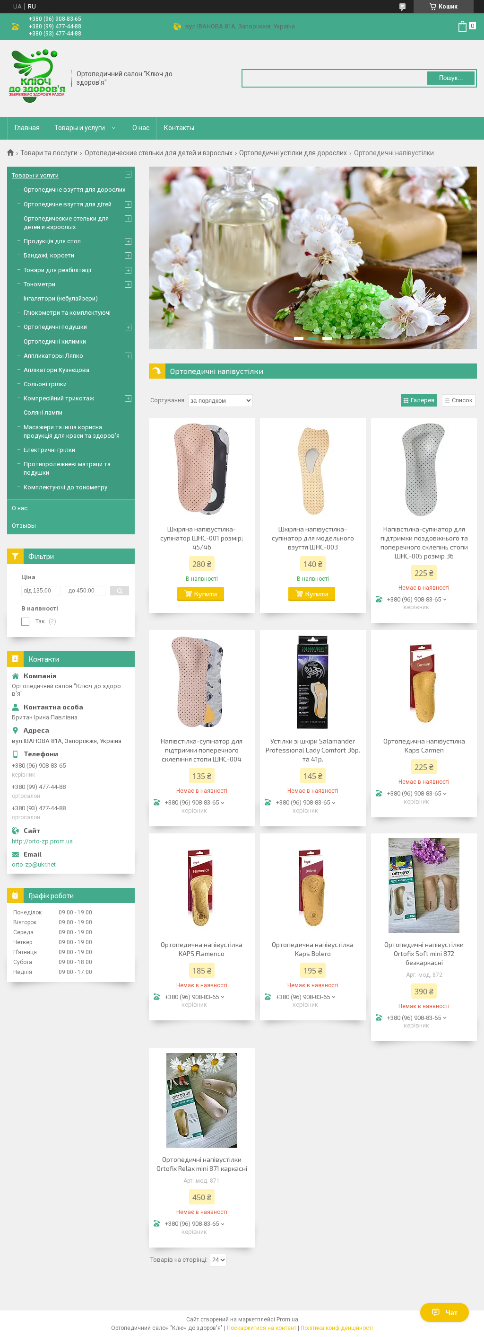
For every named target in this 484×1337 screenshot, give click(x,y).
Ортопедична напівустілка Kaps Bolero (313, 948)
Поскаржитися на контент (261, 1328)
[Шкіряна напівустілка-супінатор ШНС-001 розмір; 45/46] (202, 470)
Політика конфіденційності (337, 1328)
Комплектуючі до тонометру (65, 487)
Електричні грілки (49, 449)
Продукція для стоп (52, 241)
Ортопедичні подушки (55, 326)
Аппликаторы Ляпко (53, 355)
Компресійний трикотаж (59, 398)
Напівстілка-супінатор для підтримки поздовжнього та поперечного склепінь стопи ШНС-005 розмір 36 (424, 542)
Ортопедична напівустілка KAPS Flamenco (201, 948)
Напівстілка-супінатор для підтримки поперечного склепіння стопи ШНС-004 (201, 750)
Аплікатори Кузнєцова (56, 369)
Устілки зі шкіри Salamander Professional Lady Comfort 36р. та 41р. (313, 750)
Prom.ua (287, 1319)
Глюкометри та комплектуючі (67, 312)
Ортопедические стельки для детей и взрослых (159, 153)
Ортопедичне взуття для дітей (68, 204)
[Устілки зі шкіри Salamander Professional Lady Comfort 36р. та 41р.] (313, 682)
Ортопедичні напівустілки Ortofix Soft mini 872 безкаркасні (424, 953)
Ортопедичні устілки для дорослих (293, 153)
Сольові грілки (45, 384)
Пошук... (451, 77)
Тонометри (39, 284)
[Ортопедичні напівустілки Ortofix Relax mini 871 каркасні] (202, 1100)
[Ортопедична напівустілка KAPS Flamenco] (202, 885)
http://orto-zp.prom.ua (42, 841)
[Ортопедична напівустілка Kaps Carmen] (424, 682)
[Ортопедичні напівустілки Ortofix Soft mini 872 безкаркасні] (424, 885)
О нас (140, 128)
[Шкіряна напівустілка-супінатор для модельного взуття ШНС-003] (313, 470)
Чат (452, 1312)
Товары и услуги (79, 128)
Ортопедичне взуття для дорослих (74, 189)
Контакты (179, 128)
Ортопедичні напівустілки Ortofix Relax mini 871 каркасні (201, 1163)
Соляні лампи (43, 412)
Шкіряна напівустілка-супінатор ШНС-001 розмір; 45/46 (201, 538)
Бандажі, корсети (49, 255)
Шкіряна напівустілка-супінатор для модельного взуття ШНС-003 (313, 538)
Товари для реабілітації (57, 270)
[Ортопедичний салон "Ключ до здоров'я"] (36, 77)
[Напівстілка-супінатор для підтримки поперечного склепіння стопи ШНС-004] (202, 682)
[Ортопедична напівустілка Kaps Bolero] (313, 885)
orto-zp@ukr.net (34, 864)
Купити (205, 594)
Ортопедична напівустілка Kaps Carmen (424, 745)
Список (462, 400)
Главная (27, 128)
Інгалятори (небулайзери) (61, 298)
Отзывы (24, 525)
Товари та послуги (49, 153)
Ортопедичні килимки (55, 341)
